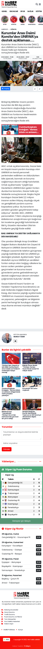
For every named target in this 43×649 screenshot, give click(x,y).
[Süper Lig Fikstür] (40, 528)
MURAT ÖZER (19, 336)
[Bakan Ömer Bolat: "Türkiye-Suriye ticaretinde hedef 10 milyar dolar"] (31, 358)
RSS (7, 639)
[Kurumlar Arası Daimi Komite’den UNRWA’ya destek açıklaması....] (21, 73)
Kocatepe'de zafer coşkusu (30, 389)
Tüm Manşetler (10, 619)
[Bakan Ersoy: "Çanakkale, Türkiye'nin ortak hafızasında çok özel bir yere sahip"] (11, 404)
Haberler (4, 29)
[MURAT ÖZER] (7, 338)
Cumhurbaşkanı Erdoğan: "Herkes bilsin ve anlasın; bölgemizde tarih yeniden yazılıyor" (11, 391)
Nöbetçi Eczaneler (11, 610)
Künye (20, 630)
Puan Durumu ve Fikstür (13, 617)
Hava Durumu (9, 612)
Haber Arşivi (8, 624)
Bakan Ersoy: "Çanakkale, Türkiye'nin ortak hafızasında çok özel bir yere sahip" (10, 415)
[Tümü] (40, 461)
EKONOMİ (14, 11)
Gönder (6, 449)
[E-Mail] (15, 341)
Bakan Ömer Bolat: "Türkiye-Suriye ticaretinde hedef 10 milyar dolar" (30, 368)
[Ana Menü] (40, 4)
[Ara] (37, 4)
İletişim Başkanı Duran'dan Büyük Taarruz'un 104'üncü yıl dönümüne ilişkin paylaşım (31, 415)
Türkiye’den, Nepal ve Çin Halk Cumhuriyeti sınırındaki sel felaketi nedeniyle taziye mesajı (11, 368)
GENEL (4, 11)
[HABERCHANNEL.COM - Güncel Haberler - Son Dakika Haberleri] (9, 4)
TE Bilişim (27, 646)
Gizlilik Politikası (9, 630)
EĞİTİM (39, 11)
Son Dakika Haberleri (12, 621)
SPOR (22, 11)
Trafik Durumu (9, 614)
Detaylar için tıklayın (21, 521)
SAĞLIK (30, 11)
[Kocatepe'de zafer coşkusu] (31, 381)
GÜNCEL (13, 29)
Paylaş (6, 88)
